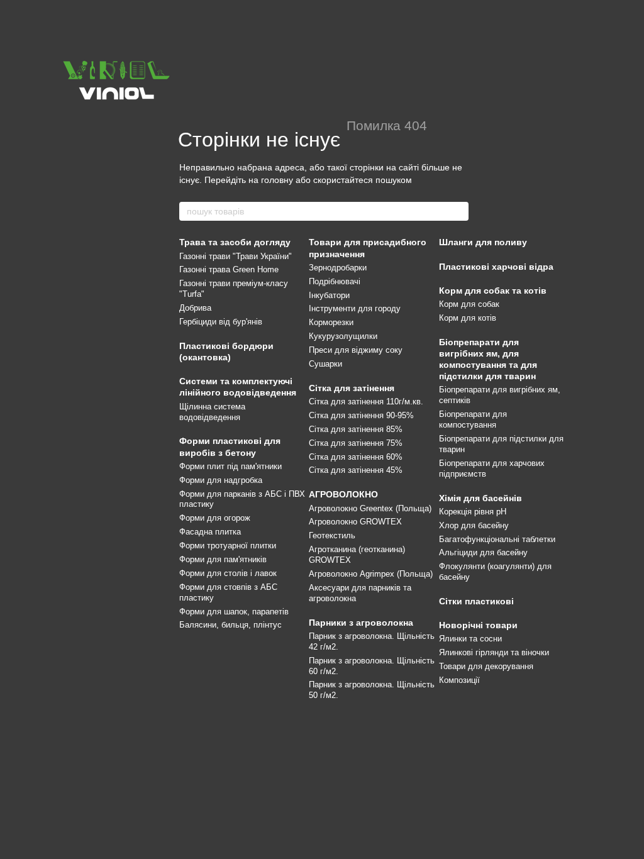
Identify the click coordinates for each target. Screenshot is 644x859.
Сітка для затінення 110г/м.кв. (366, 401)
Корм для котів (467, 318)
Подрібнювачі (334, 281)
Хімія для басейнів (480, 498)
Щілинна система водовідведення (212, 412)
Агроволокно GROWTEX (355, 521)
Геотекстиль (332, 535)
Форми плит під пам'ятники (230, 466)
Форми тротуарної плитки (227, 545)
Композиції (459, 680)
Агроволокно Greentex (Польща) (370, 508)
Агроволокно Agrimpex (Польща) (371, 574)
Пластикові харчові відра (496, 267)
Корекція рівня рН (472, 511)
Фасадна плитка (210, 531)
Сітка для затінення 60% (355, 457)
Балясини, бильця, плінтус (230, 624)
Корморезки (331, 322)
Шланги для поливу (483, 242)
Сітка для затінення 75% (355, 443)
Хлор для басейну (474, 525)
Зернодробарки (338, 267)
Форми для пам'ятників (223, 559)
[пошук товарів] (458, 211)
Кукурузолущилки (343, 336)
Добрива (195, 308)
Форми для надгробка (220, 480)
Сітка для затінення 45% (355, 470)
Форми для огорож (214, 518)
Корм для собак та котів (493, 290)
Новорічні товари (478, 625)
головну (277, 180)
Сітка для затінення (351, 388)
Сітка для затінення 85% (355, 429)
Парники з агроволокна (361, 623)
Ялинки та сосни (470, 638)
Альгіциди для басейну (483, 552)
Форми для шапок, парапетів (234, 611)
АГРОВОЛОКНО (343, 494)
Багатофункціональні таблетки (497, 539)
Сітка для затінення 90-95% (361, 415)
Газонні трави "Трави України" (235, 256)
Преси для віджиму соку (355, 350)
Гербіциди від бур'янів (220, 321)
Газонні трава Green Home (229, 269)
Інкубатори (329, 295)
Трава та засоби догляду (235, 242)
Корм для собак (469, 304)
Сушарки (325, 364)
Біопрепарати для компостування (473, 419)
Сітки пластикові (476, 601)
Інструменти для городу (355, 308)
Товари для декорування (486, 666)
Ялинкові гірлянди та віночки (494, 652)
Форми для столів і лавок (228, 573)
